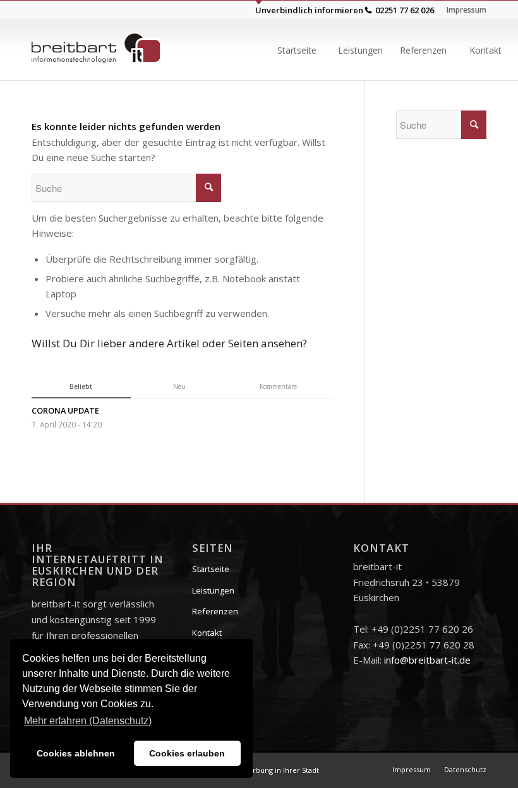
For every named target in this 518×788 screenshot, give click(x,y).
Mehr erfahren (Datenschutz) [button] (88, 720)
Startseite (210, 569)
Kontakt (207, 632)
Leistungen (213, 590)
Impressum (466, 9)
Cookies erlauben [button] (187, 753)
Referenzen (215, 611)
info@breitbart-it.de (427, 660)
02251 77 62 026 (404, 10)
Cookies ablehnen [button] (76, 753)
